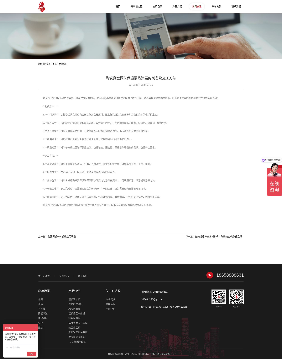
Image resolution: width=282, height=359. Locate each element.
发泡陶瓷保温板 (76, 337)
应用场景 (157, 6)
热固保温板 (74, 327)
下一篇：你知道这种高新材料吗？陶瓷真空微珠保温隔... (215, 236)
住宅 (40, 299)
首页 (118, 6)
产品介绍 (177, 6)
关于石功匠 (136, 6)
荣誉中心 (64, 276)
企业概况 (110, 299)
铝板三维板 (74, 299)
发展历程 (110, 304)
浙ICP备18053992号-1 (162, 354)
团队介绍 (110, 309)
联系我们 (236, 6)
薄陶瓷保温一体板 (77, 323)
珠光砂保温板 (75, 304)
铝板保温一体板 (76, 313)
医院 (40, 327)
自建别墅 (43, 318)
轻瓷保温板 (74, 318)
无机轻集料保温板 (77, 332)
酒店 (40, 304)
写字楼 (41, 309)
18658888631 (230, 275)
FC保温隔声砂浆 (77, 341)
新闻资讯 (197, 6)
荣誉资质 (216, 6)
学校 (40, 323)
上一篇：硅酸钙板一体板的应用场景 (57, 236)
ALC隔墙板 (74, 309)
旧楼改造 (43, 313)
